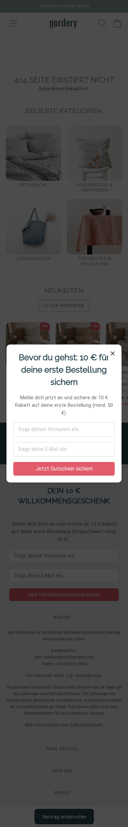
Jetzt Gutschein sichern (64, 468)
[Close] (112, 353)
